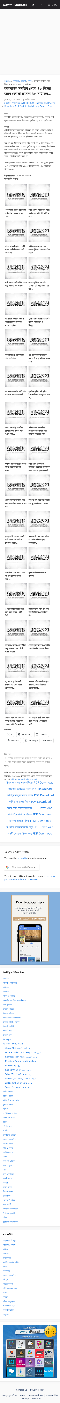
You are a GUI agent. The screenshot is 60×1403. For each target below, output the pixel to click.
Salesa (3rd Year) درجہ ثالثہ (18, 1082)
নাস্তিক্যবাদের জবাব (10, 1288)
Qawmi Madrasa (15, 5)
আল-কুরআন (7, 1004)
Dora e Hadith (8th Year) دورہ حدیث (23, 1052)
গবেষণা (5, 1108)
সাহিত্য (5, 1296)
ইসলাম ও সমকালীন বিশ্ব (12, 1017)
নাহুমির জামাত (8, 1152)
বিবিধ (5, 1169)
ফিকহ (5, 1156)
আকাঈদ (5, 978)
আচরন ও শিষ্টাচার (9, 995)
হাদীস (5, 1217)
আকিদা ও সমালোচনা (10, 982)
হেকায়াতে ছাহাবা (8, 1309)
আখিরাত (6, 991)
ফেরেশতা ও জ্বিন (9, 1160)
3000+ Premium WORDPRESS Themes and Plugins (29, 102)
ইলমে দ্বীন (7, 1257)
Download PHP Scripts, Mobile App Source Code (28, 106)
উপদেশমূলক (7, 1039)
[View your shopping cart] (33, 4)
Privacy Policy (37, 1389)
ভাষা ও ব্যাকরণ (8, 1173)
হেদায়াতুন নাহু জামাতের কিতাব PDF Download (30, 795)
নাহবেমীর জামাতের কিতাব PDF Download (30, 789)
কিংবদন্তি (6, 1270)
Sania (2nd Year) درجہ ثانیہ (18, 1087)
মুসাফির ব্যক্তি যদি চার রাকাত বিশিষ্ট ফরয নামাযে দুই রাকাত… (30, 757)
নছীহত (5, 1279)
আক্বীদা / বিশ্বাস (9, 1244)
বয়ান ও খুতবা (7, 1165)
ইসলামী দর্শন (7, 1034)
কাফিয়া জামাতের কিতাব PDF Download (30, 802)
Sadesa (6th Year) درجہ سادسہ (20, 1078)
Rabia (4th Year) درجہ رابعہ (18, 1069)
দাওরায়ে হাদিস (8, 1143)
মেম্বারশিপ (6, 1195)
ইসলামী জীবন (8, 1030)
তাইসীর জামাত (8, 1126)
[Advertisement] (30, 41)
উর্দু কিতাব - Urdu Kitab (13, 1043)
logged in (22, 858)
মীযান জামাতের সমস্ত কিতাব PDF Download (29, 782)
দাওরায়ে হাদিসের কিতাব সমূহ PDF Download (30, 827)
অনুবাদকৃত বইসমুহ (9, 1240)
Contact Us (21, 1389)
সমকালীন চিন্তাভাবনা (10, 1208)
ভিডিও (5, 1292)
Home (7, 80)
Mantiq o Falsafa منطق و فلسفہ (20, 1061)
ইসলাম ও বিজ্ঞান (8, 1013)
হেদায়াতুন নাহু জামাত (10, 1221)
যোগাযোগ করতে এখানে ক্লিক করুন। (24, 779)
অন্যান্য (6, 1314)
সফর (29, 80)
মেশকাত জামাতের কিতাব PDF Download (29, 821)
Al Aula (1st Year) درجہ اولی (18, 1047)
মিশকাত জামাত (8, 1191)
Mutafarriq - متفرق (14, 1065)
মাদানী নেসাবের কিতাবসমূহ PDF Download (30, 833)
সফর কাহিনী (7, 1204)
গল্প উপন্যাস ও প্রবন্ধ (10, 1113)
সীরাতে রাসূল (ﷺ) (9, 1213)
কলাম (5, 1266)
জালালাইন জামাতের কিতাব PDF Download (30, 814)
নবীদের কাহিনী (8, 1283)
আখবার (5, 1249)
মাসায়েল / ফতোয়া (19, 80)
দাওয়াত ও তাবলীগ (9, 1139)
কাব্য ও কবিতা (8, 1095)
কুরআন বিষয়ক (8, 1104)
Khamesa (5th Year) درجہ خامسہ (21, 1056)
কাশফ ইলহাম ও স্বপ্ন (11, 1100)
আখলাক (6, 987)
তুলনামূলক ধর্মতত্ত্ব (9, 1134)
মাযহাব (5, 1182)
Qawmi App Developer (30, 1398)
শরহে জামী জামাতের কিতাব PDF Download (29, 808)
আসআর (5, 1253)
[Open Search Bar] (41, 4)
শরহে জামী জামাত (9, 1200)
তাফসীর (5, 1130)
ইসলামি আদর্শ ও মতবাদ (11, 1021)
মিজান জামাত (7, 1187)
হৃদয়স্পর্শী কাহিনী (9, 1305)
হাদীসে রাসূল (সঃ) (9, 1301)
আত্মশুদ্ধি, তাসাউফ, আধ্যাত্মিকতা (14, 1000)
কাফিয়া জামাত (8, 1091)
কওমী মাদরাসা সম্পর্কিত (11, 1262)
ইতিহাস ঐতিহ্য (8, 1008)
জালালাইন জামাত (9, 1117)
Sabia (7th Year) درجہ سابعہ (18, 1074)
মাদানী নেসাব (7, 1178)
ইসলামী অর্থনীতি (8, 1026)
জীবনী (5, 1121)
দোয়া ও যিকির (8, 1147)
